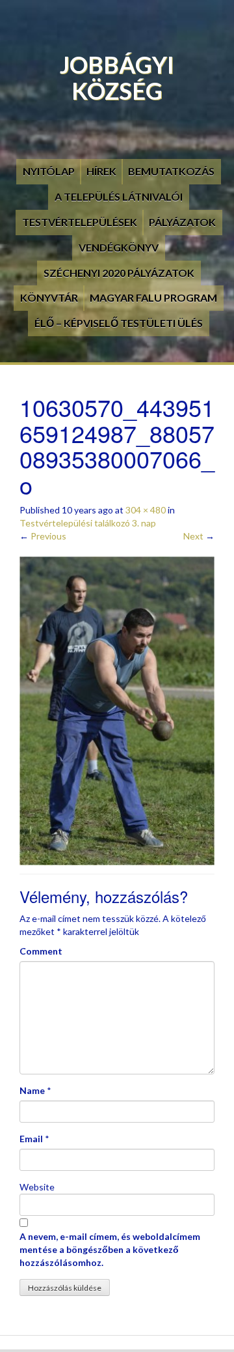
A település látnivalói (119, 196)
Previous (43, 535)
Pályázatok (182, 222)
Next (198, 535)
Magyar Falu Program (153, 297)
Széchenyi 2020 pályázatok (119, 272)
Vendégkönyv (119, 247)
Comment (41, 950)
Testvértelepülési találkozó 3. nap (88, 522)
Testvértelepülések (79, 222)
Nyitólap (49, 171)
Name (32, 1090)
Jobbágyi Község (117, 77)
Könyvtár (49, 297)
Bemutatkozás (171, 171)
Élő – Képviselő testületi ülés (118, 323)
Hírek (101, 171)
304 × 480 (145, 509)
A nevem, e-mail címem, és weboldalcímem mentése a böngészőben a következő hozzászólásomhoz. (110, 1249)
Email (31, 1138)
